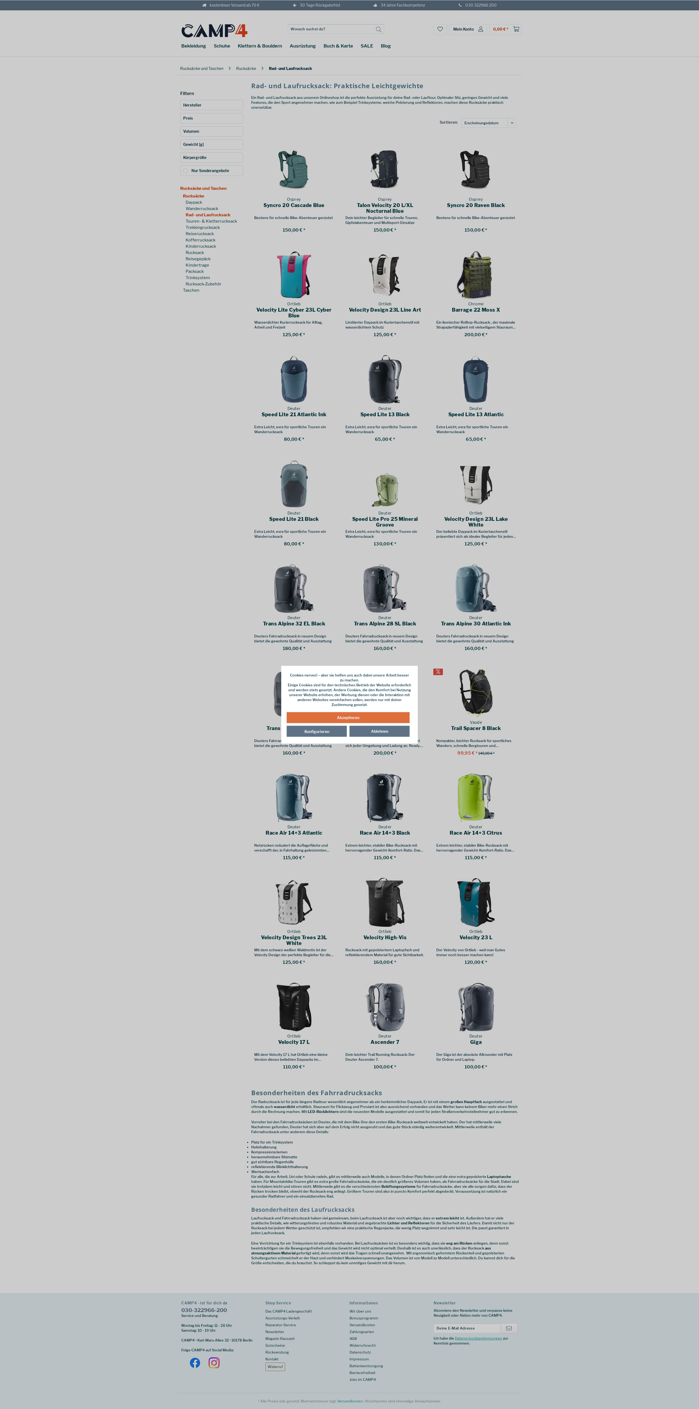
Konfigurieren (316, 731)
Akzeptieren (348, 717)
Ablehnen (379, 731)
